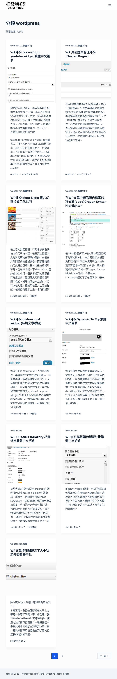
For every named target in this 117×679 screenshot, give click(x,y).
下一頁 (103, 656)
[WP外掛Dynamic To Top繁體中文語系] (86, 347)
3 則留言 (32, 527)
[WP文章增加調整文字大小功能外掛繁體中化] (31, 578)
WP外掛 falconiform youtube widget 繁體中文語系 (30, 56)
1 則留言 (33, 296)
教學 (25, 544)
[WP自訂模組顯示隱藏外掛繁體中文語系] (86, 465)
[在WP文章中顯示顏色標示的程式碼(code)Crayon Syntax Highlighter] (86, 229)
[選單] (109, 5)
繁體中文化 (27, 46)
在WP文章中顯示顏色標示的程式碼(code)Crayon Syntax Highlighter (85, 201)
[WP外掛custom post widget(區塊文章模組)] (31, 347)
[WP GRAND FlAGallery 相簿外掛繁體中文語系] (31, 465)
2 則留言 (32, 414)
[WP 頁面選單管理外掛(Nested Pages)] (86, 80)
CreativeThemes (55, 673)
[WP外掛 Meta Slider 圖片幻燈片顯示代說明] (31, 225)
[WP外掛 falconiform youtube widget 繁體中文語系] (31, 84)
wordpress (16, 46)
